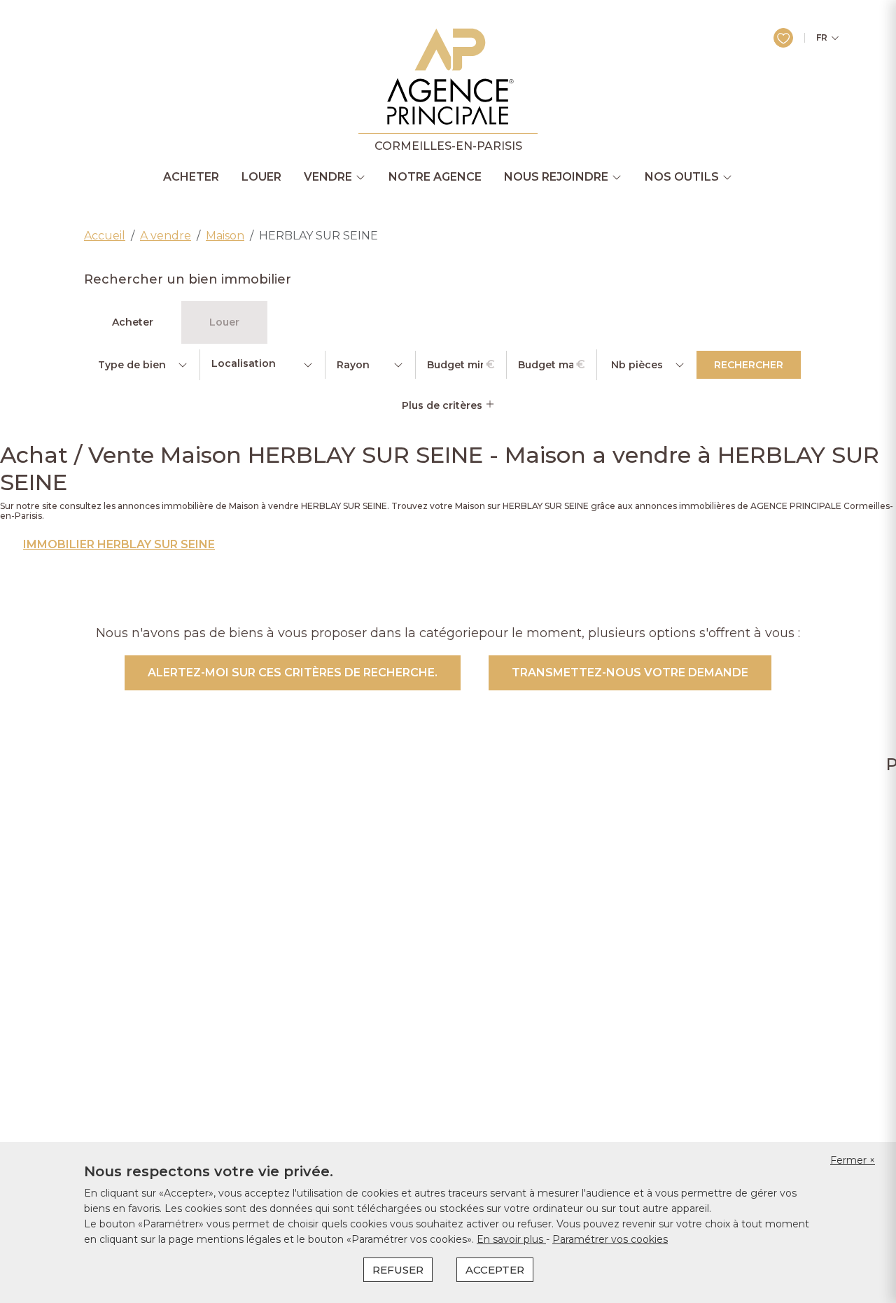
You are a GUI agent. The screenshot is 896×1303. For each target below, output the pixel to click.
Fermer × (852, 1160)
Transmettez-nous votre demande (630, 672)
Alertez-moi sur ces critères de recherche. (293, 672)
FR (821, 38)
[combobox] (262, 364)
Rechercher (748, 364)
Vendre (328, 177)
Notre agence (435, 177)
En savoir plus (511, 1239)
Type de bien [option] (132, 364)
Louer (261, 177)
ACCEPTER (494, 1269)
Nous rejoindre (556, 177)
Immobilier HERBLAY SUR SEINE (119, 544)
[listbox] (141, 364)
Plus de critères (443, 405)
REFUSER (398, 1269)
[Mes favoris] (783, 38)
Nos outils (682, 177)
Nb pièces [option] (637, 364)
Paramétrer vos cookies (610, 1239)
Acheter (191, 177)
